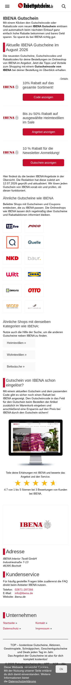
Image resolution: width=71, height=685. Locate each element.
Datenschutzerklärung (22, 681)
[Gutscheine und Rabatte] (35, 5)
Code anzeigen (43, 97)
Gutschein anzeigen (43, 162)
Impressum (43, 628)
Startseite (9, 622)
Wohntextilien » (16, 354)
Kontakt (40, 622)
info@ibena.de (24, 593)
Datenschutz (11, 628)
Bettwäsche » (15, 366)
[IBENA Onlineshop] (35, 443)
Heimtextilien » (16, 342)
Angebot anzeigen (43, 131)
